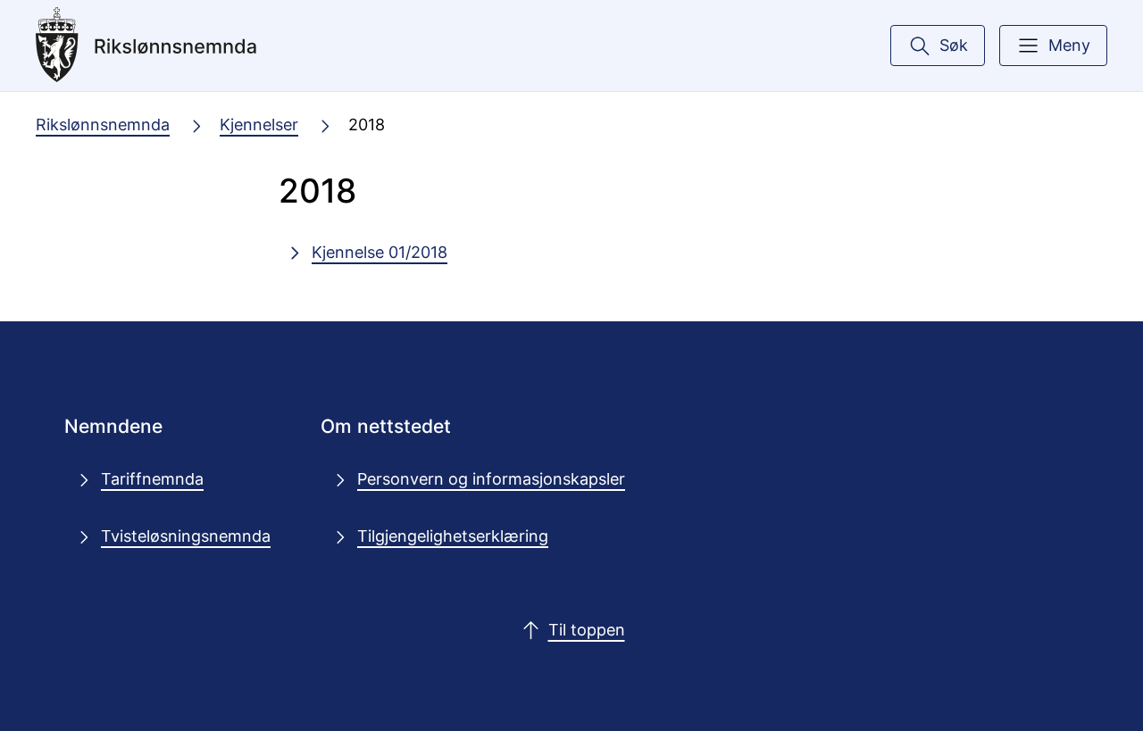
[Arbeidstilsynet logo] (169, 45)
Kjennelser (259, 124)
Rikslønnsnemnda (103, 124)
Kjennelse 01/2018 (379, 252)
